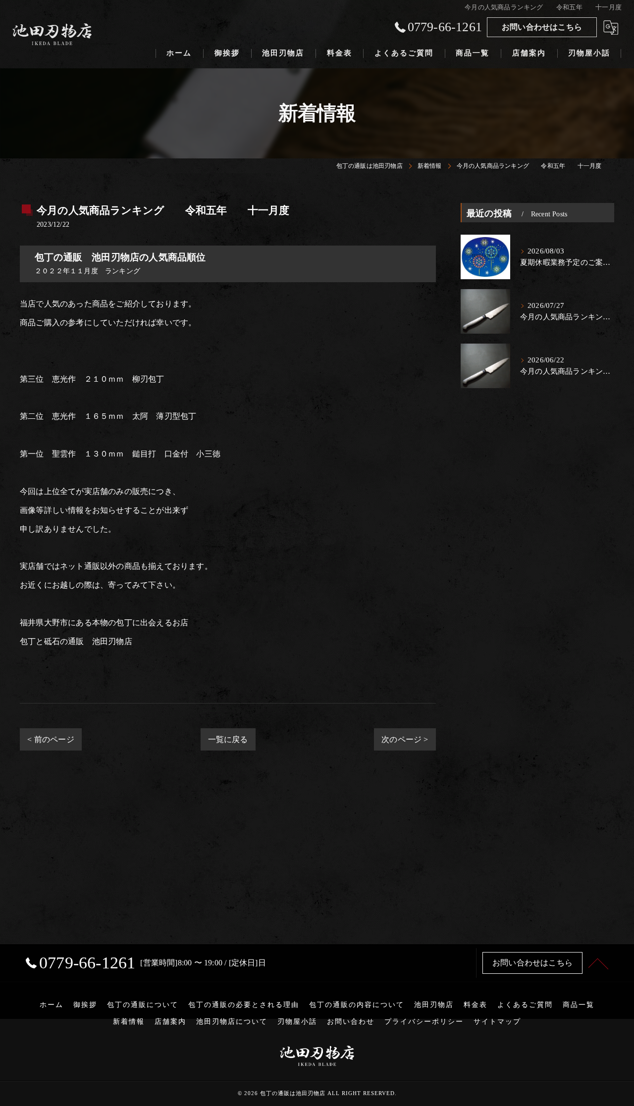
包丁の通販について (142, 1004)
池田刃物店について (231, 1021)
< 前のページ (50, 739)
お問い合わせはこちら (542, 27)
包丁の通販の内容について (356, 1004)
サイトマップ (497, 1021)
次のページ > (404, 739)
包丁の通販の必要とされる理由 (243, 1004)
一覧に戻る (228, 739)
